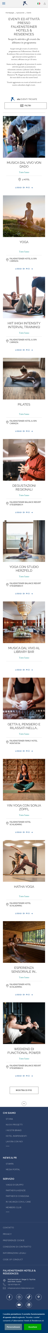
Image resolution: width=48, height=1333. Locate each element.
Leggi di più (23, 188)
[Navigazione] (3, 3)
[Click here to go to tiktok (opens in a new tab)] (29, 1297)
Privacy (7, 1234)
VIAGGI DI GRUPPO (14, 1185)
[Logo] (25, 3)
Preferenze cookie (14, 1240)
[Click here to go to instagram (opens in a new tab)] (19, 1297)
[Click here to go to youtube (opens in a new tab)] (19, 1305)
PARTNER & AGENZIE (16, 1190)
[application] (24, 1321)
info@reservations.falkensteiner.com (21, 1288)
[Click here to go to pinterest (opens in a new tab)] (39, 1297)
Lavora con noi (14, 1142)
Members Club (13, 1207)
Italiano (39, 3)
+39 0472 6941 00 (14, 1284)
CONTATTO (8, 1227)
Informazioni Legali (14, 1253)
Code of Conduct (13, 1259)
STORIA (9, 1119)
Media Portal (13, 1169)
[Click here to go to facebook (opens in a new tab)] (9, 1297)
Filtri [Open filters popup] (28, 106)
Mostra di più (24, 1090)
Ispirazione (20, 13)
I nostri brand (13, 1130)
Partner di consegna (17, 1196)
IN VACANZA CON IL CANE (18, 1202)
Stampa (10, 1164)
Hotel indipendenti (16, 1136)
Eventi (29, 13)
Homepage (10, 13)
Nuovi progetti (14, 1125)
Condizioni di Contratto (17, 1247)
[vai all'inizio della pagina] (24, 1103)
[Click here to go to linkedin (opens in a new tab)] (29, 1305)
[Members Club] (45, 3)
